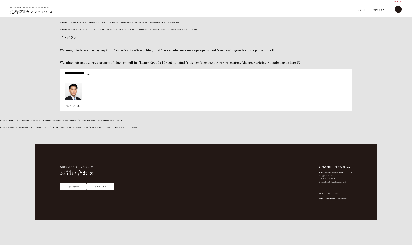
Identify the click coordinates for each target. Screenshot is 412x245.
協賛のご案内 (379, 9)
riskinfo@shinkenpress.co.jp (335, 181)
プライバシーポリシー (333, 193)
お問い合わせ (73, 186)
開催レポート (363, 9)
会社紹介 (322, 193)
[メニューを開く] (398, 9)
